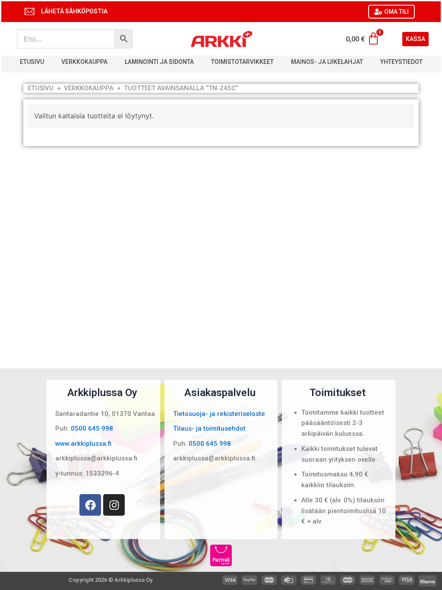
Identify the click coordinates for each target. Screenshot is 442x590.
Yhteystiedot (401, 61)
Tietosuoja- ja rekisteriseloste (219, 414)
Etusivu (32, 61)
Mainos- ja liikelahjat (327, 61)
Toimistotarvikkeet (242, 61)
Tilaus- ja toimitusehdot (209, 428)
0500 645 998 (92, 428)
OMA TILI (396, 11)
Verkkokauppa (84, 61)
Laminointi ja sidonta (159, 61)
